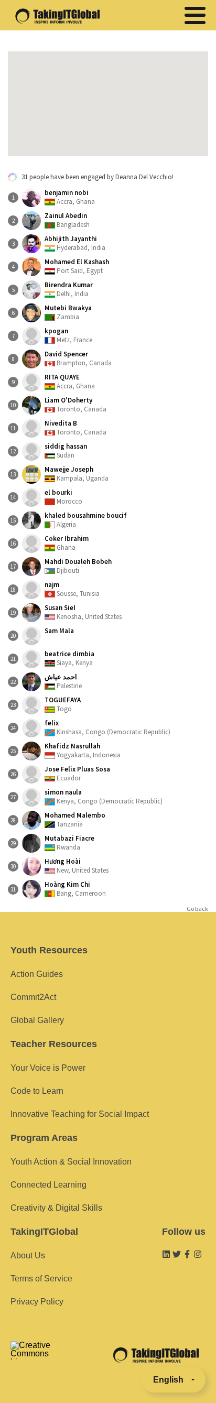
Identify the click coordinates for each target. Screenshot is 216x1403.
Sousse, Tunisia (72, 589)
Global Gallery (37, 1020)
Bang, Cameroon (75, 889)
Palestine (63, 681)
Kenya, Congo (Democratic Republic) (104, 797)
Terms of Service (41, 1278)
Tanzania (75, 820)
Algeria (86, 520)
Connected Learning (48, 1184)
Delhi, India (69, 289)
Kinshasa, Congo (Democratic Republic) (107, 727)
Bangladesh (67, 220)
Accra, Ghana (70, 197)
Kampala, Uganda (77, 474)
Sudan (66, 451)
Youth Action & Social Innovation (71, 1161)
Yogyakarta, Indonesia (83, 750)
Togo (63, 704)
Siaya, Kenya (69, 658)
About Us (27, 1255)
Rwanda (69, 843)
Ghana (67, 543)
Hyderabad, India (75, 243)
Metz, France (68, 335)
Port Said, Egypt (77, 266)
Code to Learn (36, 1090)
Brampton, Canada (78, 358)
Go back (197, 909)
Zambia (68, 312)
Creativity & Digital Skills (56, 1207)
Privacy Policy (36, 1301)
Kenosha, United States (83, 612)
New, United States (77, 866)
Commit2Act (33, 997)
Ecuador (77, 773)
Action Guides (36, 974)
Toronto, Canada (75, 405)
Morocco (63, 497)
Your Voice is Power (47, 1067)
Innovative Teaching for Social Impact (79, 1114)
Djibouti (78, 566)
